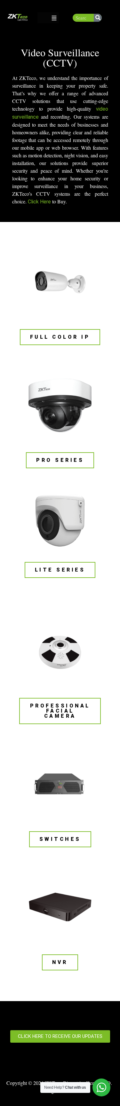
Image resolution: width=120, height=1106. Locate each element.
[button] (54, 17)
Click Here (39, 202)
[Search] (98, 18)
